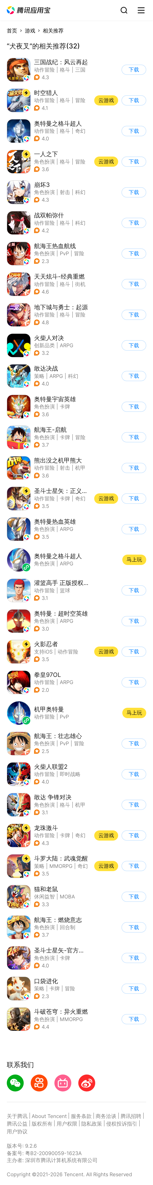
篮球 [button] (65, 590)
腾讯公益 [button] (17, 1124)
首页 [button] (12, 31)
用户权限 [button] (67, 1124)
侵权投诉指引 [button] (121, 1124)
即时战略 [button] (70, 774)
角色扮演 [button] (44, 162)
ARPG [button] (66, 345)
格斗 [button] (65, 70)
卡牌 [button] (65, 406)
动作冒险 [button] (44, 70)
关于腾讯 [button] (17, 1116)
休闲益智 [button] (44, 896)
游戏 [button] (30, 31)
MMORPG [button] (61, 866)
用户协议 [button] (17, 1131)
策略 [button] (39, 376)
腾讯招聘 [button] (131, 1116)
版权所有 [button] (42, 1124)
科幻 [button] (80, 192)
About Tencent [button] (49, 1116)
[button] (28, 10)
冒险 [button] (80, 100)
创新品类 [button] (44, 345)
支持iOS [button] (43, 652)
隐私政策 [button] (91, 1124)
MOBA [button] (67, 896)
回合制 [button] (67, 927)
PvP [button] (64, 253)
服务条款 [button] (81, 1116)
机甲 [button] (80, 468)
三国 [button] (80, 70)
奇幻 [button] (80, 131)
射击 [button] (65, 192)
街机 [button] (80, 284)
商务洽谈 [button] (106, 1116)
